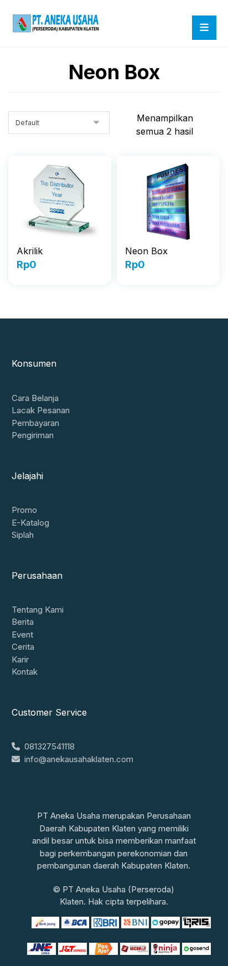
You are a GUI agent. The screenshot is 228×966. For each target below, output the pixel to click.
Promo (24, 510)
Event (22, 634)
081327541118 (49, 746)
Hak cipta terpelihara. (128, 901)
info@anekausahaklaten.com (78, 759)
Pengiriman (33, 435)
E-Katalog (30, 522)
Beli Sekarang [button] (60, 278)
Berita (23, 621)
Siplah (23, 535)
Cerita (23, 646)
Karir (20, 659)
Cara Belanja (35, 398)
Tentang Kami (38, 609)
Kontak (25, 671)
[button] (204, 28)
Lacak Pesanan (41, 410)
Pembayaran (35, 423)
